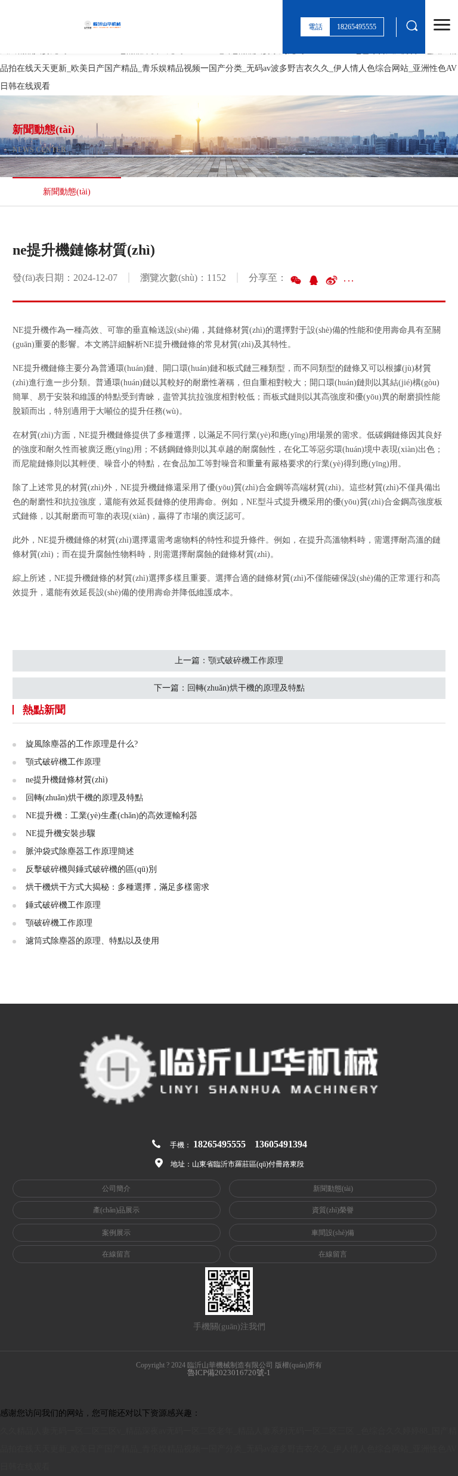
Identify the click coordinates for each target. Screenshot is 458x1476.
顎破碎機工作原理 (59, 922)
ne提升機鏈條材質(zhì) (67, 779)
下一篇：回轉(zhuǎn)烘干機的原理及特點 (229, 687)
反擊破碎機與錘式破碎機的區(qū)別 (91, 869)
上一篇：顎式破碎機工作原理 (229, 660)
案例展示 (116, 1233)
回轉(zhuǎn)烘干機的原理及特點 (84, 797)
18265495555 (219, 1144)
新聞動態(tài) (333, 1188)
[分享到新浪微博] (332, 280)
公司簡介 (116, 1188)
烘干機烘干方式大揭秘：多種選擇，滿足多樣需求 (117, 887)
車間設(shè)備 (332, 1233)
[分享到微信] (296, 280)
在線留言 (116, 1254)
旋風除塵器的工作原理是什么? (82, 743)
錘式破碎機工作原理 (63, 905)
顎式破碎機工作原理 (63, 761)
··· (349, 281)
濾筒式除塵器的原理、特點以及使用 (92, 940)
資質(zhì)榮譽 (333, 1210)
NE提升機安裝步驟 (60, 833)
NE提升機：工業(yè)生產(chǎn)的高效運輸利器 (111, 815)
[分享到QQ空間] (314, 280)
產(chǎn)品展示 (116, 1210)
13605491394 (281, 1144)
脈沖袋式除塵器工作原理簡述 (80, 851)
